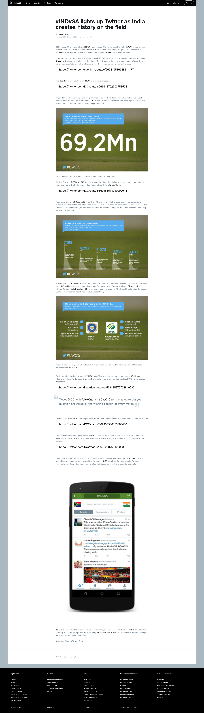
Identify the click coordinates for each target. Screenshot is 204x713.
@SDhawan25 (77, 182)
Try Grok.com (16, 700)
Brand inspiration (163, 694)
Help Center (88, 679)
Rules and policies (91, 697)
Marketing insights (164, 691)
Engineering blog (127, 694)
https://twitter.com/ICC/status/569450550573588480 (93, 424)
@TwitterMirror (114, 185)
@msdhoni (133, 286)
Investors (51, 691)
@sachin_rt (61, 61)
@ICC (98, 58)
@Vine (77, 418)
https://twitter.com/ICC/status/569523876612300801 (93, 447)
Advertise (160, 679)
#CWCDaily (79, 438)
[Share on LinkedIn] (87, 37)
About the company (55, 679)
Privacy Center (16, 691)
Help (86, 674)
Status (13, 682)
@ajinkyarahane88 (78, 289)
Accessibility (15, 685)
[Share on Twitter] (80, 37)
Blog (28, 3)
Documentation (126, 682)
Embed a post (16, 688)
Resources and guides (166, 685)
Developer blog (126, 691)
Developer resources (129, 674)
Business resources (165, 674)
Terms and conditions (128, 707)
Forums (123, 685)
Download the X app (19, 697)
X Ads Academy (163, 697)
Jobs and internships (55, 688)
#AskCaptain (136, 376)
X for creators (89, 685)
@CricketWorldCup (64, 52)
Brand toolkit (52, 685)
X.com (13, 679)
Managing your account (93, 691)
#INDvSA (108, 52)
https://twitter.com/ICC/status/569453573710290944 (93, 190)
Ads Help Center (90, 688)
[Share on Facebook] (83, 37)
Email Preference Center (93, 694)
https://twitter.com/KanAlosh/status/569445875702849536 (96, 387)
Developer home (126, 679)
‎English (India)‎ (173, 3)
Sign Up (189, 3)
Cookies (50, 707)
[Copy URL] (90, 36)
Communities (125, 688)
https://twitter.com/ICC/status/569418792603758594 (93, 86)
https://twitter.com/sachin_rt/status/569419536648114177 (96, 69)
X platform (15, 674)
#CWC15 (128, 47)
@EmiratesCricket (126, 630)
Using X (87, 682)
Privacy (87, 707)
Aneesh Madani (64, 34)
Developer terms (126, 697)
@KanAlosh (87, 379)
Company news (53, 682)
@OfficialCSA (90, 49)
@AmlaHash (66, 286)
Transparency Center (19, 694)
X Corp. (50, 674)
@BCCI (88, 47)
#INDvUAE (101, 632)
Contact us (88, 700)
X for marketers (163, 688)
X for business (162, 682)
